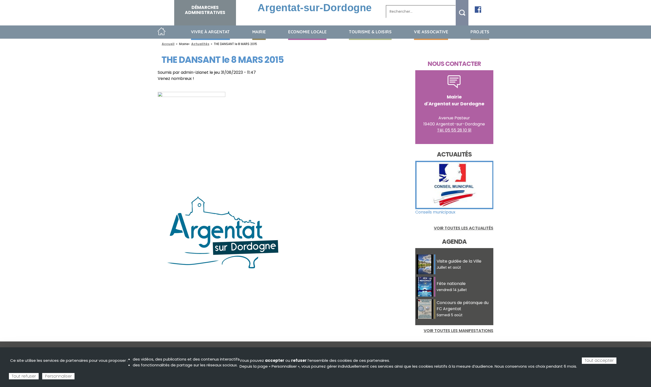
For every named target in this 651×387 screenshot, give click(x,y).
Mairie (259, 31)
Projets (480, 31)
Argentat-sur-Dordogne (315, 7)
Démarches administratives (205, 10)
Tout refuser (24, 376)
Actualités (200, 44)
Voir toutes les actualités (463, 228)
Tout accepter (599, 360)
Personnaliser (58, 376)
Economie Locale (307, 31)
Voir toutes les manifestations (458, 331)
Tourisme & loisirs (370, 31)
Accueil (162, 31)
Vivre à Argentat (210, 31)
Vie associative (431, 31)
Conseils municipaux (435, 212)
